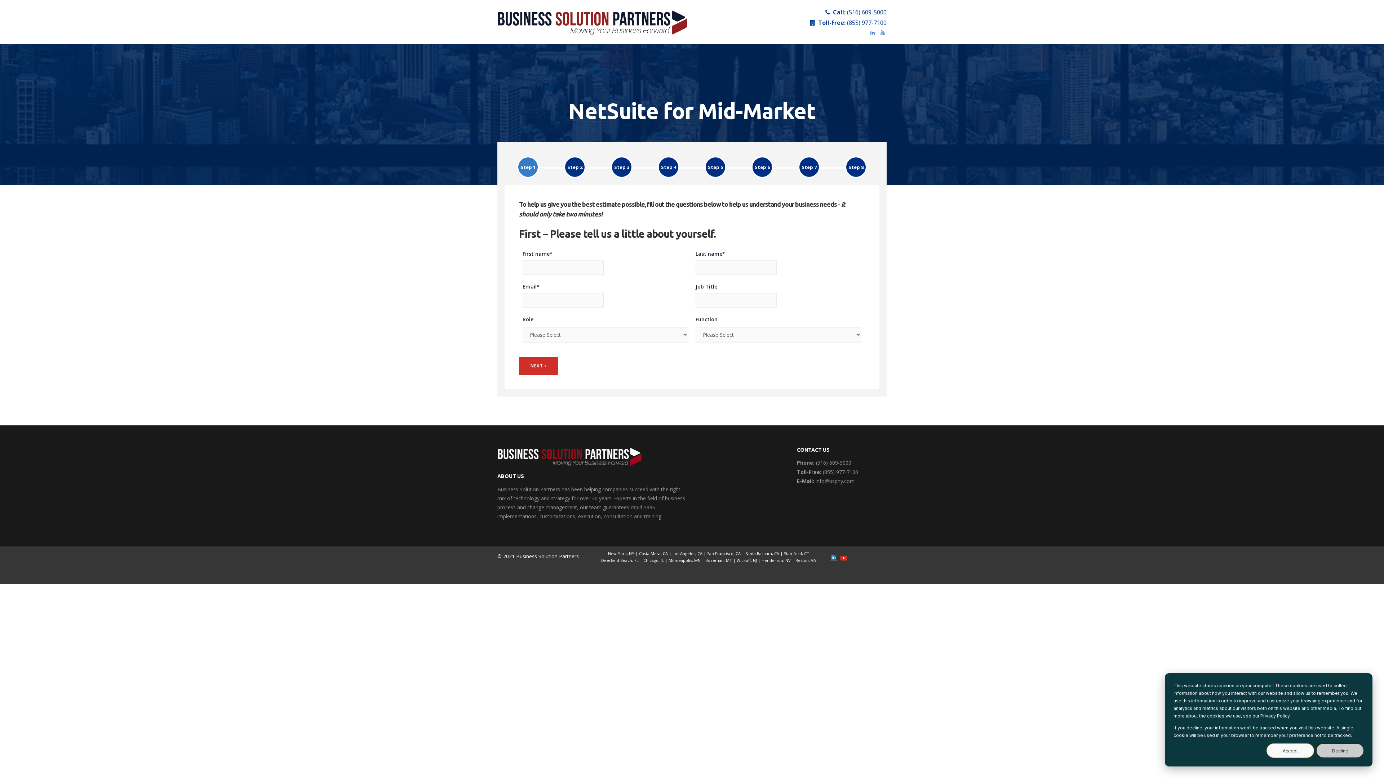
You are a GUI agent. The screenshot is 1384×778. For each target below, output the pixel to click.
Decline (1340, 751)
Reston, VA (805, 560)
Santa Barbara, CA (762, 553)
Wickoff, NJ (747, 560)
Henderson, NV (776, 560)
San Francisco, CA (724, 553)
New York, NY (621, 553)
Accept (1290, 751)
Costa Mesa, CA (653, 553)
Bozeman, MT (718, 560)
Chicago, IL (653, 560)
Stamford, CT (796, 553)
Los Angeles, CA (687, 553)
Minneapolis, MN (685, 560)
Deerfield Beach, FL (620, 560)
